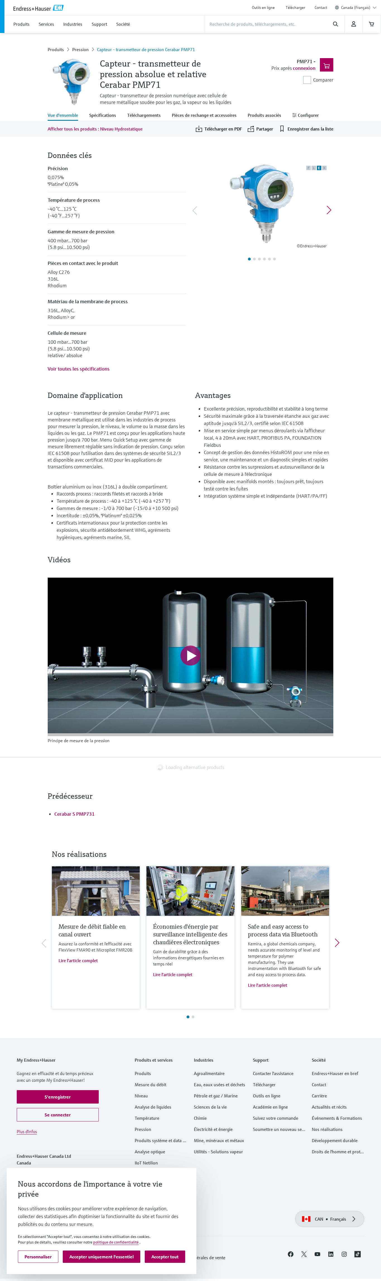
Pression (80, 49)
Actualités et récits (329, 1107)
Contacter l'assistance (273, 1073)
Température (147, 1118)
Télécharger (295, 7)
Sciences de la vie (210, 1107)
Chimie (200, 1118)
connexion (304, 68)
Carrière (319, 1096)
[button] (58, 1097)
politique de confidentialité (116, 1242)
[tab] (66, 115)
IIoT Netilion (146, 1163)
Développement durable (335, 1140)
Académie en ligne (270, 1107)
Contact (321, 7)
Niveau (141, 1096)
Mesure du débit (150, 1084)
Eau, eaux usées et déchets (219, 1084)
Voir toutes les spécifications (79, 369)
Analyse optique (150, 1151)
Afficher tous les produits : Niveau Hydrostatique (95, 129)
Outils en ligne (263, 7)
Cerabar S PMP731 (74, 814)
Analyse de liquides (153, 1107)
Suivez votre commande (275, 1118)
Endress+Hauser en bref (335, 1073)
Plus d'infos (27, 1131)
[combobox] (359, 7)
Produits (56, 49)
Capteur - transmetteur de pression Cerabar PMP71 (146, 49)
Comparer (323, 80)
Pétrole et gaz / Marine (216, 1096)
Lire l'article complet (78, 960)
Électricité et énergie (213, 1129)
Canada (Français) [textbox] (355, 7)
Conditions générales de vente (196, 1257)
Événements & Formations (337, 1118)
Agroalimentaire (209, 1073)
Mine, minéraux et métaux (219, 1140)
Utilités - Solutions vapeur (218, 1151)
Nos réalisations (327, 1129)
